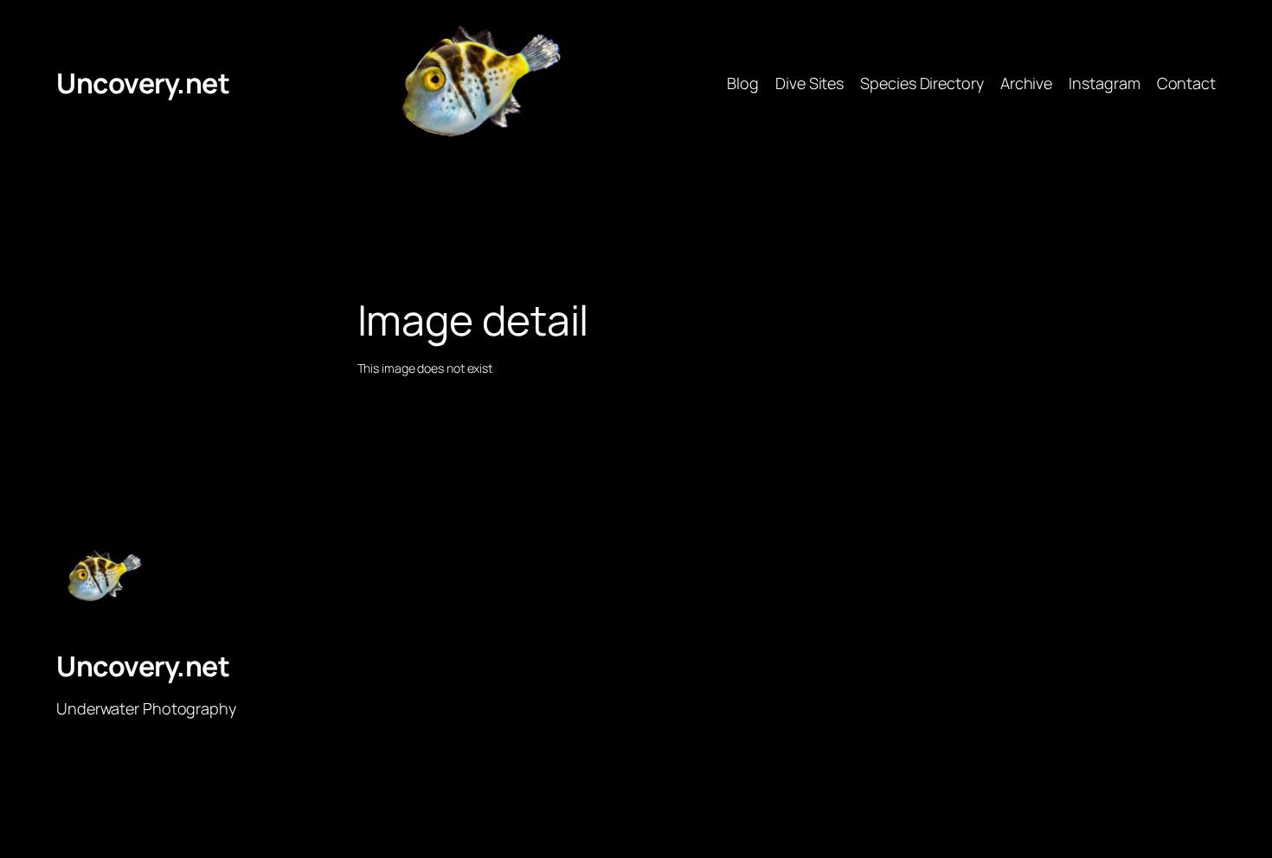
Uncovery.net (142, 83)
